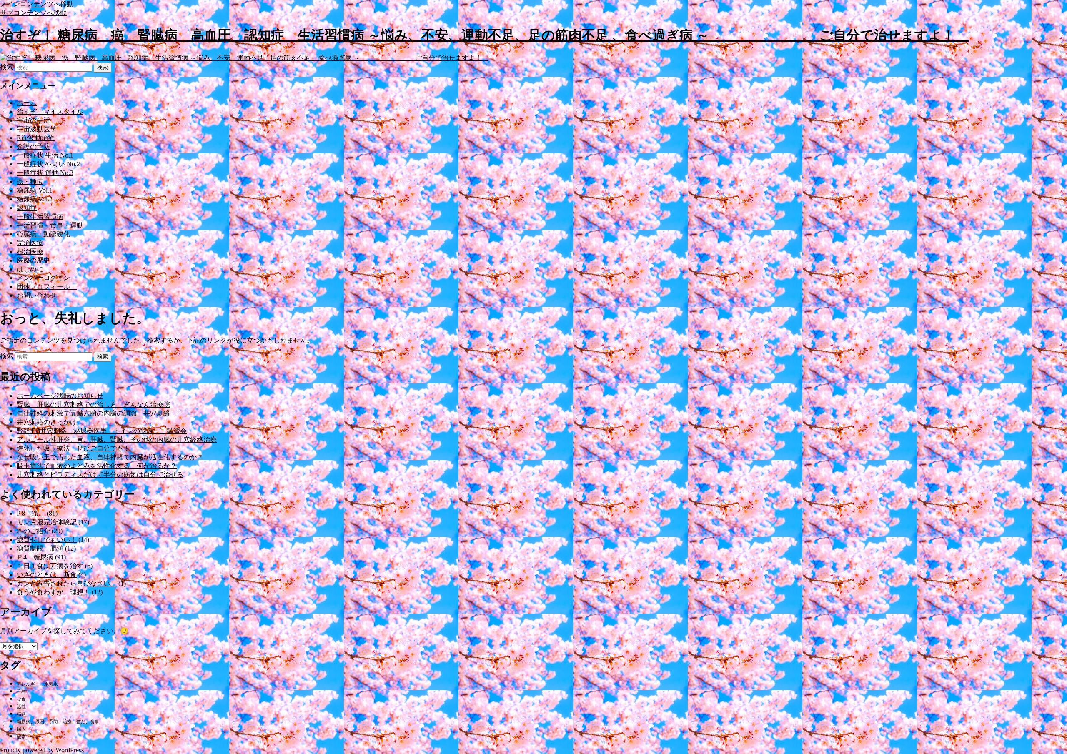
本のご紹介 (33, 530)
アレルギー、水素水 (37, 684)
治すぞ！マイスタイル (50, 111)
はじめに (30, 269)
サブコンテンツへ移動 (33, 12)
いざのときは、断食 (47, 574)
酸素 (21, 736)
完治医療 (30, 242)
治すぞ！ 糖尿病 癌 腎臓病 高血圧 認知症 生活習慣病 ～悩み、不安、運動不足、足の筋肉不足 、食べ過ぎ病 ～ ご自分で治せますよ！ (484, 35)
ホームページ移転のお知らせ (60, 395)
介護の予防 (33, 146)
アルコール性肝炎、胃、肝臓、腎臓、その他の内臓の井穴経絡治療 (117, 439)
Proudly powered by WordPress (42, 750)
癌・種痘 (30, 181)
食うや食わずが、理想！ (53, 592)
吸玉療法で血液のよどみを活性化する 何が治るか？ (97, 465)
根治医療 (30, 251)
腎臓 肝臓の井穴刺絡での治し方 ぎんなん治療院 (93, 404)
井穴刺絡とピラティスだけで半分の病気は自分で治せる (100, 474)
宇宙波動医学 (37, 129)
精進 (21, 714)
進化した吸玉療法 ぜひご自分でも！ (77, 448)
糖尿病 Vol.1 (35, 190)
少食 (21, 699)
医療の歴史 (33, 260)
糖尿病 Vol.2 (35, 199)
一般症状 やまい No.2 (48, 164)
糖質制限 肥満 (40, 548)
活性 (21, 706)
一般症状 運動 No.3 (45, 172)
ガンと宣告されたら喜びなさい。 (67, 583)
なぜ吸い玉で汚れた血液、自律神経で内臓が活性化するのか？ (110, 457)
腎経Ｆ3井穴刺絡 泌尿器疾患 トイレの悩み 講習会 (102, 430)
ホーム (27, 102)
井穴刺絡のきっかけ (47, 422)
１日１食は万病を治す (50, 565)
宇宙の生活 (33, 120)
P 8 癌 (31, 513)
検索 (6, 66)
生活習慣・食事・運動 (50, 225)
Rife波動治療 (36, 137)
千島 (21, 691)
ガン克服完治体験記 (47, 522)
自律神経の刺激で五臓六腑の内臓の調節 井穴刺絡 (93, 413)
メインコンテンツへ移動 (36, 4)
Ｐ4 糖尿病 (35, 557)
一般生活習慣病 (40, 216)
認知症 (27, 207)
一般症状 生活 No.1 (45, 155)
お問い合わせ (37, 295)
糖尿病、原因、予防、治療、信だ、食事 (58, 721)
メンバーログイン (43, 277)
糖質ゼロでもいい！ (47, 539)
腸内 (21, 729)
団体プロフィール (47, 286)
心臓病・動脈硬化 (43, 234)
